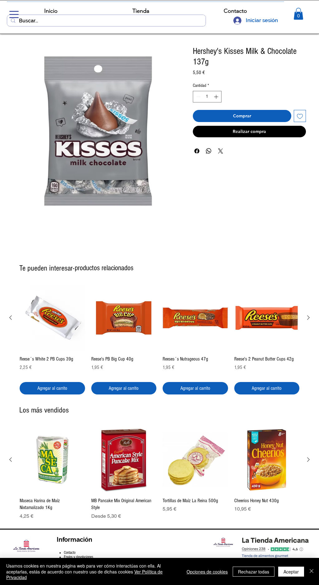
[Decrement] (198, 96)
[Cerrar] (311, 571)
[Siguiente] (308, 317)
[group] (159, 339)
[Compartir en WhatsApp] (208, 151)
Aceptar (291, 571)
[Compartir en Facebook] (197, 151)
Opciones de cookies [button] (207, 571)
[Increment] (217, 96)
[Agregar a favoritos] (300, 116)
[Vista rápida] (52, 318)
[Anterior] (10, 317)
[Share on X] (220, 151)
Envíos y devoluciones (78, 557)
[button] (298, 14)
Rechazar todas (253, 571)
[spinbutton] (207, 96)
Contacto (69, 552)
